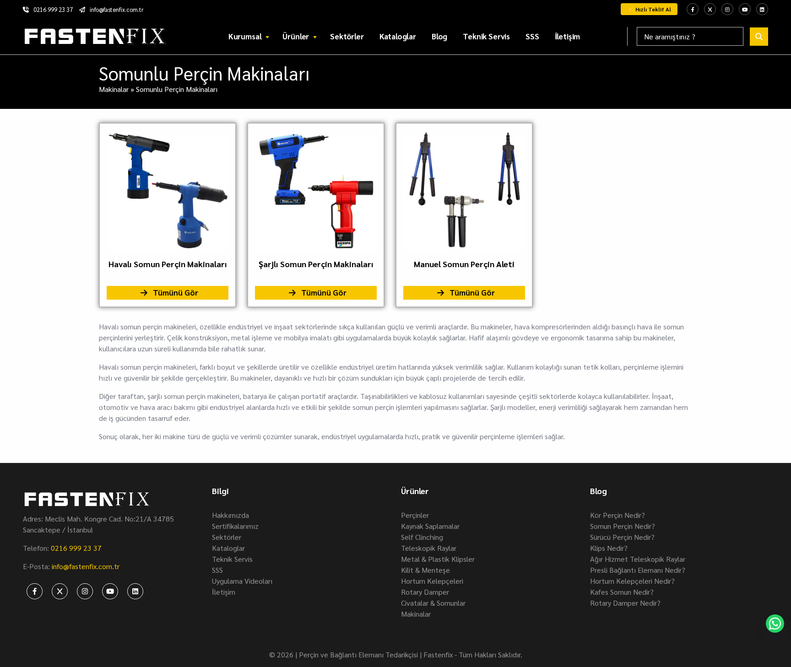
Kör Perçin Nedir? (617, 515)
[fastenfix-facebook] (693, 9)
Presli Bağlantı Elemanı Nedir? (637, 570)
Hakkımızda (230, 515)
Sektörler (346, 36)
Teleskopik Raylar (428, 548)
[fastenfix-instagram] (727, 9)
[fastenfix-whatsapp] (775, 623)
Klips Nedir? (609, 548)
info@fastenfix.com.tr (117, 9)
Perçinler (415, 515)
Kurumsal (245, 36)
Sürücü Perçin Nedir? (622, 537)
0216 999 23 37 (53, 9)
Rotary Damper (425, 592)
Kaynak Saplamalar (430, 526)
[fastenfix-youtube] (745, 9)
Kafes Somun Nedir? (622, 592)
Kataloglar (397, 36)
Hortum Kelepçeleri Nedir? (632, 581)
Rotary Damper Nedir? (625, 603)
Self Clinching (422, 537)
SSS (532, 36)
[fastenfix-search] (759, 36)
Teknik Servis (486, 36)
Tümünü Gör (174, 292)
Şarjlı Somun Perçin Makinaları (316, 264)
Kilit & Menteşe (425, 570)
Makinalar (114, 89)
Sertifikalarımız (235, 526)
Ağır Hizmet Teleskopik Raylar (637, 559)
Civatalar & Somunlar (433, 603)
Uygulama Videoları (242, 581)
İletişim (567, 36)
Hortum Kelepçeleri (432, 581)
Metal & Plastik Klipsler (438, 559)
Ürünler (295, 36)
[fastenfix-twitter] (710, 9)
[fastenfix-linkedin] (762, 9)
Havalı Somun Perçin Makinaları (167, 264)
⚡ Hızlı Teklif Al (649, 9)
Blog (439, 36)
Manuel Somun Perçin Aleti (464, 264)
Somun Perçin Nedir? (622, 526)
